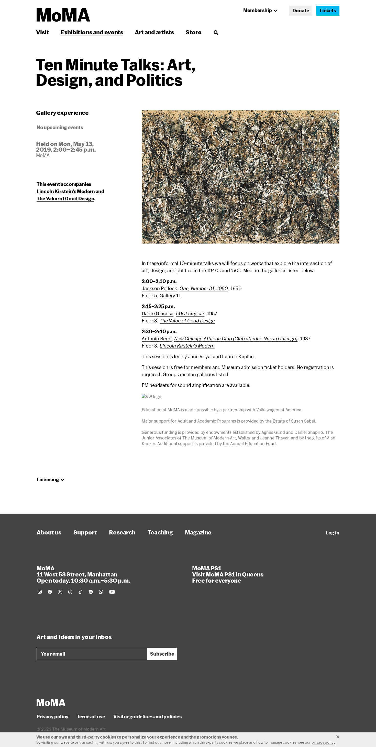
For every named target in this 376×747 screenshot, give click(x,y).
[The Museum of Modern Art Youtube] (112, 592)
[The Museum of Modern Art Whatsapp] (101, 592)
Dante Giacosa (157, 313)
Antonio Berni (157, 338)
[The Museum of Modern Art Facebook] (50, 592)
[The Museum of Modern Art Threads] (70, 592)
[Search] (216, 32)
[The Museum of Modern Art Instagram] (40, 592)
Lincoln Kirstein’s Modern (66, 191)
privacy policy (323, 742)
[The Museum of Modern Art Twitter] (60, 592)
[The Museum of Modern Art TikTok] (80, 592)
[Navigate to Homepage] (63, 15)
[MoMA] (51, 702)
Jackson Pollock (159, 288)
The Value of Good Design (65, 198)
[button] (240, 177)
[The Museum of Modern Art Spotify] (91, 592)
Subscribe (162, 654)
